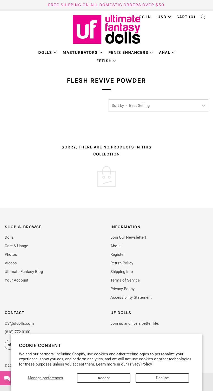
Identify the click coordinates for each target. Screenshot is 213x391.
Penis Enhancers (128, 52)
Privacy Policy (140, 364)
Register (117, 254)
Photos (11, 254)
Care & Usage (16, 246)
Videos (11, 263)
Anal (164, 52)
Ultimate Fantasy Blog (24, 271)
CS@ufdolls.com (19, 323)
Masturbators (80, 52)
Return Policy (121, 263)
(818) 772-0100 (17, 332)
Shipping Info (121, 271)
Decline (162, 378)
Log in (143, 16)
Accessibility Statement (131, 297)
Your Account (16, 280)
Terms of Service (125, 280)
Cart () (185, 16)
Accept (104, 378)
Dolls (45, 52)
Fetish (104, 60)
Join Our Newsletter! (128, 237)
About (115, 246)
